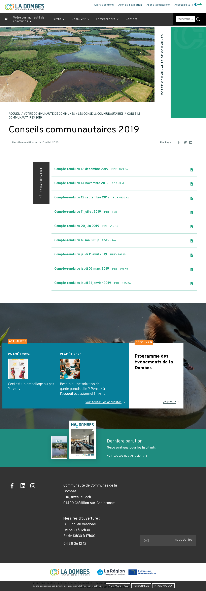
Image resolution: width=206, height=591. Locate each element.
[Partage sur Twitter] (186, 142)
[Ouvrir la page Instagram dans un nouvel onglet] (33, 486)
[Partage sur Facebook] (180, 142)
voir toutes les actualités (103, 402)
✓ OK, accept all (118, 586)
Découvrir (78, 19)
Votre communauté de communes (29, 19)
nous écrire (183, 540)
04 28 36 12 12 (75, 543)
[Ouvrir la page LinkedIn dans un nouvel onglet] (24, 486)
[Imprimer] (200, 5)
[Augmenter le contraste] (196, 5)
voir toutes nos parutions (125, 456)
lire (14, 389)
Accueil (14, 114)
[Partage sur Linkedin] (191, 142)
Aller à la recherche (158, 5)
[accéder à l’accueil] (6, 19)
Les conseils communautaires (101, 114)
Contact (131, 19)
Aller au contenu (104, 5)
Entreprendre (105, 19)
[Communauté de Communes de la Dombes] (24, 7)
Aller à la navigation (130, 5)
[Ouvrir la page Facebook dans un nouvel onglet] (14, 486)
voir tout (169, 402)
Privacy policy (163, 586)
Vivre (57, 19)
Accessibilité (182, 5)
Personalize (141, 586)
